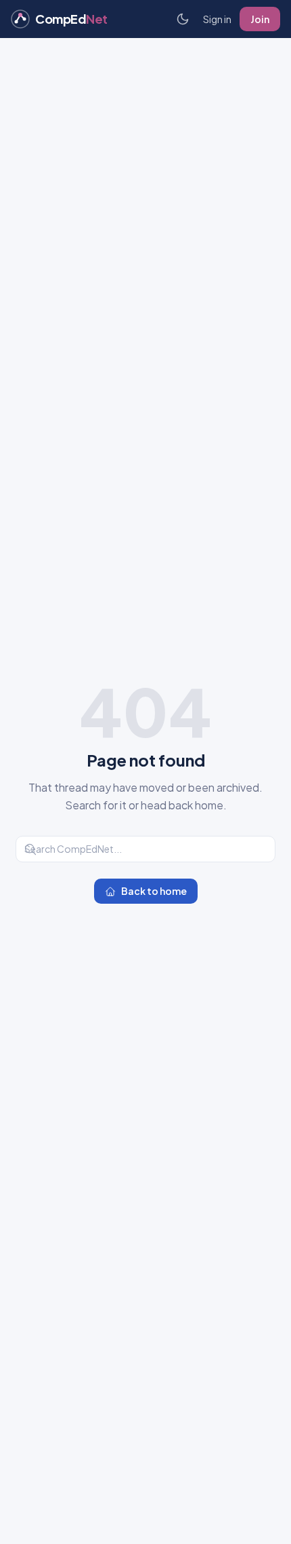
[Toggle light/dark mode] (183, 19)
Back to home (154, 891)
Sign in (217, 19)
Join (259, 19)
